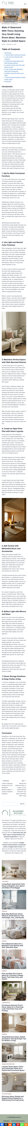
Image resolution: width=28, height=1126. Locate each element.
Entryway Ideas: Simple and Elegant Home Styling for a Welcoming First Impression (13, 1098)
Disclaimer (6, 1121)
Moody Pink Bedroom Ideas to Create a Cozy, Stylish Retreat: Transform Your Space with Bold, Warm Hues (21, 788)
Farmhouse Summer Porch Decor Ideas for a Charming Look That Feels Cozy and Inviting (12, 1008)
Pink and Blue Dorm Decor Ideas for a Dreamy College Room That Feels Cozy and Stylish (12, 976)
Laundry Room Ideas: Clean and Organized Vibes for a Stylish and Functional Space (13, 1068)
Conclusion (7, 81)
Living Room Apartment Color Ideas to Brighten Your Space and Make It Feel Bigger (13, 886)
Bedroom (4, 941)
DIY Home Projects (6, 1093)
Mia (4, 44)
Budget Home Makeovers (8, 1064)
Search (22, 804)
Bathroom (4, 911)
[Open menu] (24, 3)
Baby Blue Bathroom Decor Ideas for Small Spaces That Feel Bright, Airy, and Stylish (13, 915)
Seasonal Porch (6, 1002)
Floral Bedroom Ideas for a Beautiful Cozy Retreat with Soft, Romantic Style (12, 945)
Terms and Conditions (18, 1121)
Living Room (5, 881)
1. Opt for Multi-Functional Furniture (14, 55)
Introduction (7, 53)
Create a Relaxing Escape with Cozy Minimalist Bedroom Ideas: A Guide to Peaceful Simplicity (7, 787)
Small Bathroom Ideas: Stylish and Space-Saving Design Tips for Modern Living (14, 1038)
